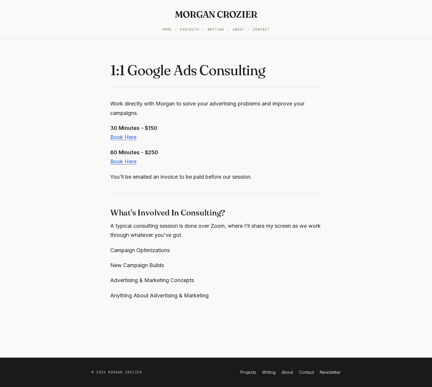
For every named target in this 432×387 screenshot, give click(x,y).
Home (167, 29)
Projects (189, 29)
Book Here (123, 137)
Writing (216, 29)
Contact (261, 29)
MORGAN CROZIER (216, 14)
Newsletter (330, 372)
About (239, 29)
